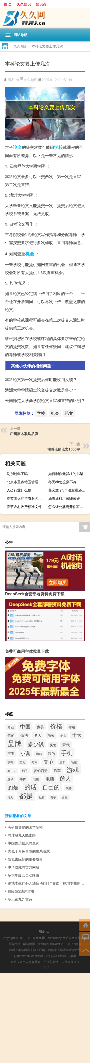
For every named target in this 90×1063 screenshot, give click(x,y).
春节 (49, 761)
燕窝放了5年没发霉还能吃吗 (68, 490)
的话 (30, 786)
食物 (65, 797)
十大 (77, 734)
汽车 (57, 770)
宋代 (66, 744)
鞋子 (53, 797)
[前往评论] (84, 937)
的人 (65, 778)
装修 (69, 788)
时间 (35, 762)
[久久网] (45, 18)
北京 (63, 736)
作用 (71, 727)
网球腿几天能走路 (22, 835)
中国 (25, 726)
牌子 (11, 779)
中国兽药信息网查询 (23, 843)
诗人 (10, 797)
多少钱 (36, 744)
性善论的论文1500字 (64, 449)
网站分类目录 (71, 938)
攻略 (11, 762)
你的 (11, 735)
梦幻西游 (41, 770)
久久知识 (24, 4)
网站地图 (29, 944)
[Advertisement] (45, 1018)
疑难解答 (43, 944)
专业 (11, 727)
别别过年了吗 (17, 473)
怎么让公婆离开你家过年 (67, 506)
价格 (56, 725)
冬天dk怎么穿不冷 (62, 481)
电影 (36, 779)
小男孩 (45, 967)
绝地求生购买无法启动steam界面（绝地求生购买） (46, 883)
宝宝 (11, 753)
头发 (53, 744)
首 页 (8, 4)
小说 (25, 753)
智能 (74, 762)
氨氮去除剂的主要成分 (25, 859)
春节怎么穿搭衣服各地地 (26, 498)
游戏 (73, 769)
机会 (29, 253)
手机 (66, 752)
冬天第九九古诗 (20, 899)
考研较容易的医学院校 (25, 827)
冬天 (38, 735)
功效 (51, 735)
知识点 (41, 4)
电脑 (50, 779)
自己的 (51, 787)
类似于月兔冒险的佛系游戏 (29, 851)
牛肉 (23, 779)
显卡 (62, 762)
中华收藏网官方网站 (23, 867)
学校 (58, 147)
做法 (24, 735)
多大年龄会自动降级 (23, 875)
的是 (13, 787)
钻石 (41, 797)
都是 (26, 795)
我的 (51, 753)
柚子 (25, 770)
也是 (40, 727)
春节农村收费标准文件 (24, 506)
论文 (17, 147)
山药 (39, 754)
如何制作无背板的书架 (65, 473)
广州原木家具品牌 (24, 433)
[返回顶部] (84, 950)
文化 (23, 762)
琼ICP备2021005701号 (66, 944)
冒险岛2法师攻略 (21, 891)
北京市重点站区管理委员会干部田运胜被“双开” (27, 481)
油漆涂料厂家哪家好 (64, 498)
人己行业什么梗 (19, 490)
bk (17, 80)
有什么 (12, 771)
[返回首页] (84, 924)
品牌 (15, 743)
